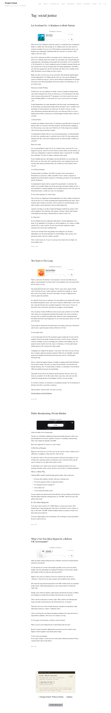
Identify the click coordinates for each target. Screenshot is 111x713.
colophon (69, 697)
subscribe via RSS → (46, 682)
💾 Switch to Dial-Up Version (55, 704)
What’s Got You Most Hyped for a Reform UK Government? (51, 540)
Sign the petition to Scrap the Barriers (41, 393)
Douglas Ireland (11, 3)
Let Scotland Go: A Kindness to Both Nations (53, 25)
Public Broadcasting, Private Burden (48, 413)
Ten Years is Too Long (42, 260)
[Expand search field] (104, 4)
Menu (100, 4)
